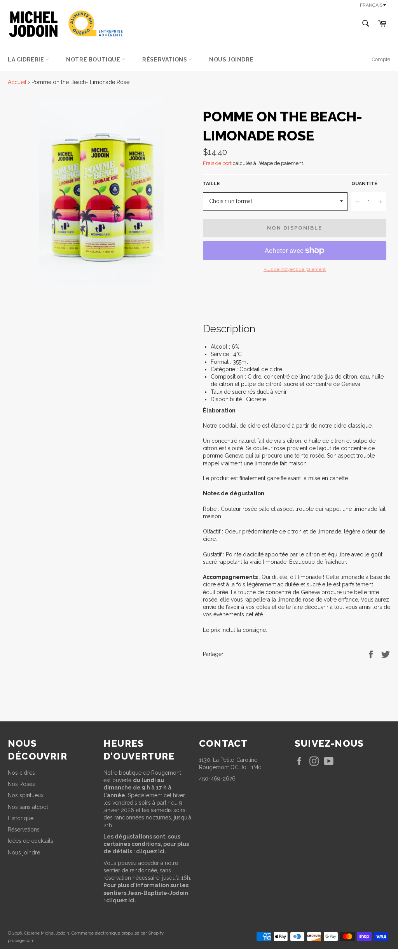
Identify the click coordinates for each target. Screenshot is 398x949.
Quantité (364, 183)
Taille (211, 183)
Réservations (165, 59)
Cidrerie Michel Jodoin (46, 933)
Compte (381, 59)
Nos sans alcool (28, 807)
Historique (20, 818)
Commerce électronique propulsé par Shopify (118, 933)
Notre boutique (94, 59)
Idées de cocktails (30, 841)
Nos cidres (21, 773)
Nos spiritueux (26, 795)
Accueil (17, 82)
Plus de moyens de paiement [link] (295, 269)
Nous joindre (231, 59)
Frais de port (217, 163)
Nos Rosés (21, 784)
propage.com (21, 940)
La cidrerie (26, 59)
